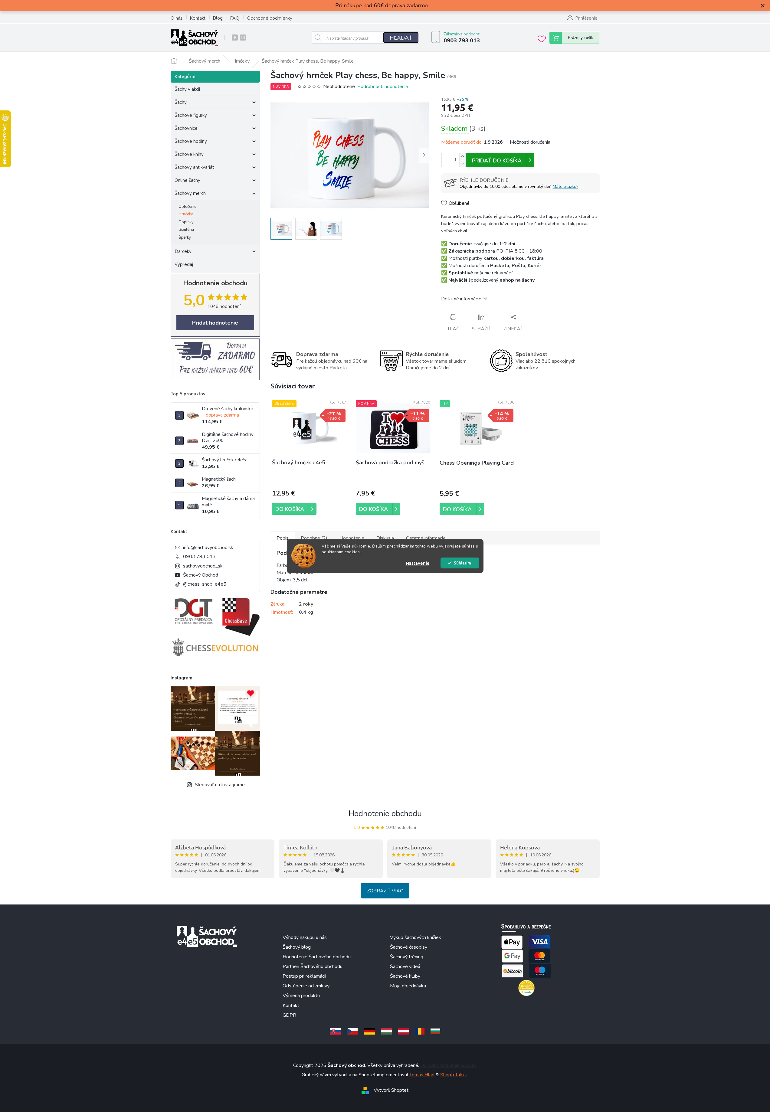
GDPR (289, 1015)
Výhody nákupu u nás (305, 937)
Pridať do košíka (497, 160)
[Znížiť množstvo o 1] (463, 163)
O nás (176, 18)
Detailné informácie (461, 299)
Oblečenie (187, 206)
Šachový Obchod (200, 575)
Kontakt (197, 18)
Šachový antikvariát (194, 167)
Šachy (181, 102)
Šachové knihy (189, 154)
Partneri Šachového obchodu (312, 966)
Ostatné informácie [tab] (426, 538)
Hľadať (401, 37)
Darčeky (183, 251)
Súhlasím (462, 563)
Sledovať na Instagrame (220, 784)
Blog (218, 18)
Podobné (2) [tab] (314, 538)
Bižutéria (186, 229)
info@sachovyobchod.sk (208, 547)
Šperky (185, 237)
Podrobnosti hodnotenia (382, 86)
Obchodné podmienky (269, 18)
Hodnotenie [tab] (351, 538)
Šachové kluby (405, 976)
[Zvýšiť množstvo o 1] (463, 156)
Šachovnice (186, 128)
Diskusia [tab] (385, 538)
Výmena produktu (301, 995)
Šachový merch (190, 193)
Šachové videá (405, 966)
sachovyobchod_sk (203, 566)
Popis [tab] (283, 538)
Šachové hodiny (191, 141)
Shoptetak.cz (453, 1074)
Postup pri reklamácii (304, 976)
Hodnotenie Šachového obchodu (317, 956)
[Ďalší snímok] (424, 155)
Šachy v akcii (187, 89)
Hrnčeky (186, 214)
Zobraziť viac (385, 891)
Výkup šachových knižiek (415, 937)
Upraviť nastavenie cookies (448, 1065)
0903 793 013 (199, 556)
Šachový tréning (406, 956)
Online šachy (187, 180)
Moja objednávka (408, 986)
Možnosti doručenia (530, 142)
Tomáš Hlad (421, 1074)
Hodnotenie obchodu (385, 813)
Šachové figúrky (191, 115)
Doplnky (186, 222)
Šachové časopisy (408, 947)
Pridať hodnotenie (215, 322)
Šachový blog (297, 947)
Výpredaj (184, 264)
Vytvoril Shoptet (391, 1090)
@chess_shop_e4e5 (204, 584)
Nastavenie (418, 563)
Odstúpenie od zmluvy (306, 986)
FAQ (234, 18)
